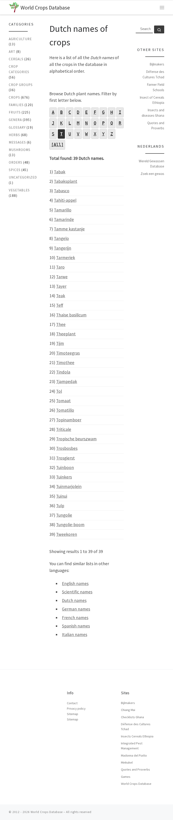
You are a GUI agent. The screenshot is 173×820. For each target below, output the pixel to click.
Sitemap (72, 714)
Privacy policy (76, 708)
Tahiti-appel (65, 200)
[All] (57, 144)
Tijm (60, 343)
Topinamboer (68, 420)
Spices (14, 170)
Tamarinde (64, 219)
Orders (15, 162)
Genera (15, 120)
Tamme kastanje (69, 229)
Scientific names (77, 592)
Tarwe (62, 276)
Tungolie (64, 515)
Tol (59, 391)
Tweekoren (66, 534)
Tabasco (61, 190)
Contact (72, 703)
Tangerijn (62, 248)
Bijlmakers (157, 64)
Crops (14, 97)
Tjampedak (66, 381)
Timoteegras (68, 353)
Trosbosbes (66, 448)
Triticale (63, 429)
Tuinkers (64, 477)
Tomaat (63, 400)
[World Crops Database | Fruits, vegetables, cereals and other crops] (14, 6)
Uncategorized (23, 177)
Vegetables (19, 190)
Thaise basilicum (71, 315)
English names (75, 583)
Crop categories (19, 69)
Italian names (74, 634)
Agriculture (20, 39)
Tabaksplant (65, 181)
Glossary (17, 127)
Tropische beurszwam (76, 438)
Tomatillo (65, 410)
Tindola (63, 372)
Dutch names (74, 600)
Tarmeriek (65, 257)
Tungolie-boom (70, 524)
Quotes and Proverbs (135, 769)
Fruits (15, 112)
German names (76, 609)
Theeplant (66, 334)
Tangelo (61, 238)
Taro (60, 267)
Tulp (60, 505)
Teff (59, 305)
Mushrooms (19, 150)
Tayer (61, 286)
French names (75, 617)
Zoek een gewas (152, 174)
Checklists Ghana (132, 717)
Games (125, 777)
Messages (17, 142)
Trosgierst (65, 458)
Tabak (59, 171)
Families (16, 105)
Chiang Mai (128, 710)
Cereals (16, 59)
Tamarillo (62, 210)
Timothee (65, 362)
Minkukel (127, 762)
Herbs (14, 135)
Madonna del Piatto (134, 755)
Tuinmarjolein (69, 486)
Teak (60, 295)
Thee (61, 324)
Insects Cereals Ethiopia (137, 736)
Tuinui (61, 496)
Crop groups (21, 85)
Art (12, 51)
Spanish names (76, 626)
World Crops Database (136, 784)
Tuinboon (65, 467)
